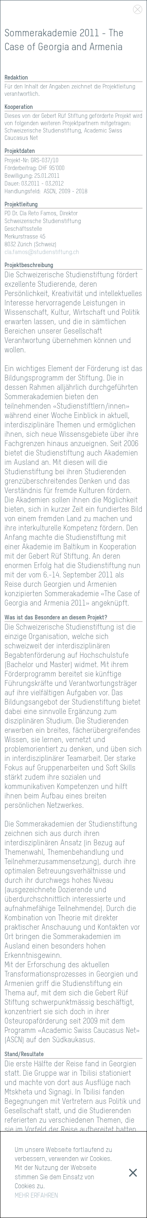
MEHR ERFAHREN (36, 1196)
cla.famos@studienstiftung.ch (41, 252)
